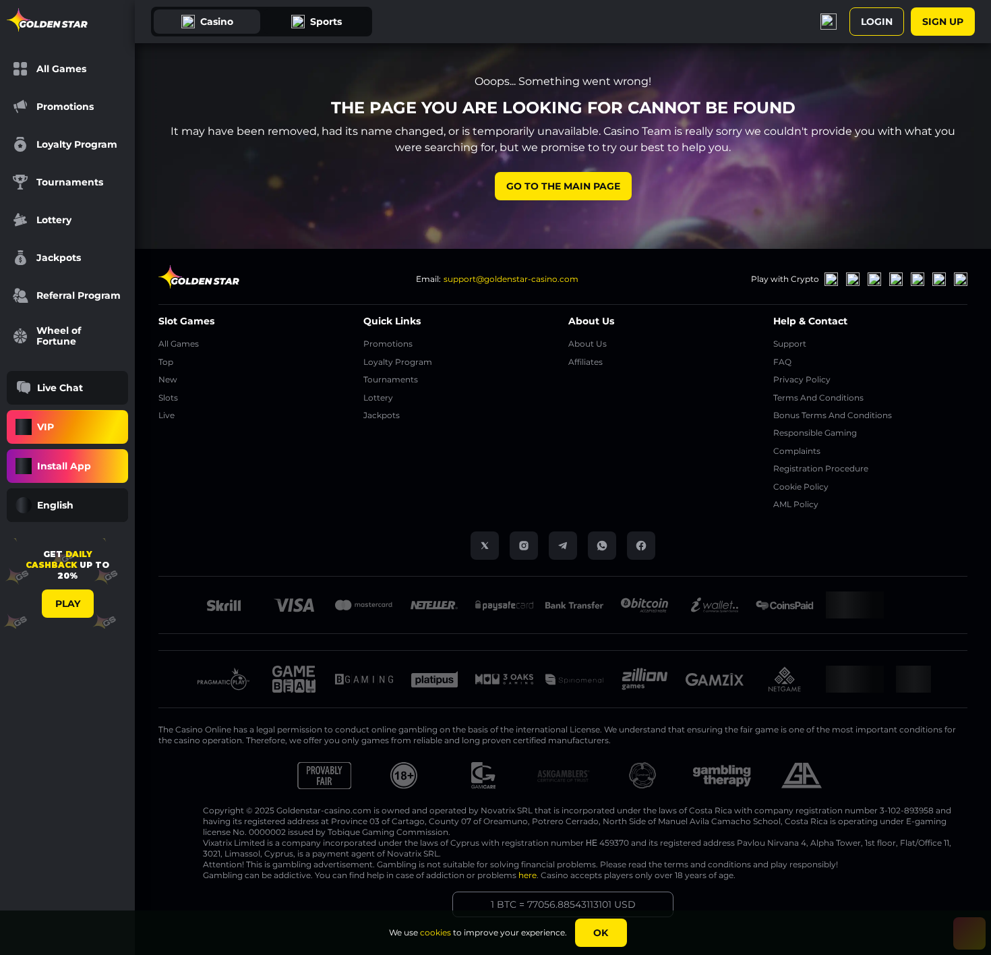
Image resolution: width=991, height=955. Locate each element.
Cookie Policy (801, 487)
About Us (587, 344)
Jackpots (381, 415)
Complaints (796, 451)
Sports (326, 22)
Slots (168, 398)
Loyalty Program (397, 362)
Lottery (378, 398)
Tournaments (390, 379)
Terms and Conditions (818, 398)
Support (789, 344)
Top (165, 362)
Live (166, 415)
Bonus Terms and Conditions (832, 415)
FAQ (782, 362)
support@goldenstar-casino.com (511, 279)
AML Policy (795, 504)
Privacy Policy (802, 379)
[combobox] (67, 505)
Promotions (388, 344)
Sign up (942, 22)
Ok (600, 933)
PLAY (67, 604)
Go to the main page (563, 186)
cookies (435, 932)
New (167, 379)
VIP (45, 427)
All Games (178, 344)
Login (877, 22)
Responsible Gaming (815, 433)
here (527, 875)
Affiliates (585, 362)
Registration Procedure (820, 468)
